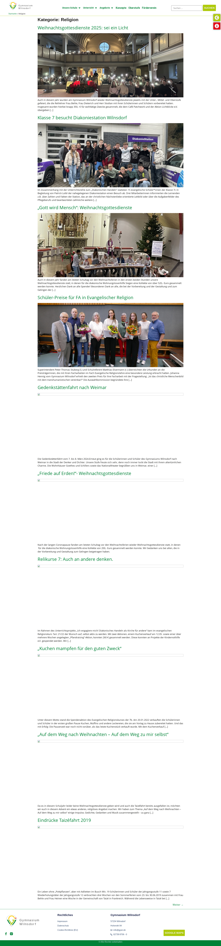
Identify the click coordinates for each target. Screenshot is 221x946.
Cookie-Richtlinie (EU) (67, 930)
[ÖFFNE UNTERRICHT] (96, 7)
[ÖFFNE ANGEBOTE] (112, 7)
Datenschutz (63, 926)
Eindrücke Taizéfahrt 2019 (64, 820)
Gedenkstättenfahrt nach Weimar (72, 387)
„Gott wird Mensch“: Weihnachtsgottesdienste (85, 207)
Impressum (62, 921)
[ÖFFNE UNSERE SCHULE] (79, 7)
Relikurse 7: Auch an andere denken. (75, 559)
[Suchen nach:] (186, 8)
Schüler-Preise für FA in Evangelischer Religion (85, 297)
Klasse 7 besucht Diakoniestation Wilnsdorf (82, 118)
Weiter (178, 904)
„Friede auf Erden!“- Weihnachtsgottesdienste (84, 473)
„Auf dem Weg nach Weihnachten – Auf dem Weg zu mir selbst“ (103, 734)
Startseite (12, 13)
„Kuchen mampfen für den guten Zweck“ (79, 648)
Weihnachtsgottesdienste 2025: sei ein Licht (83, 28)
